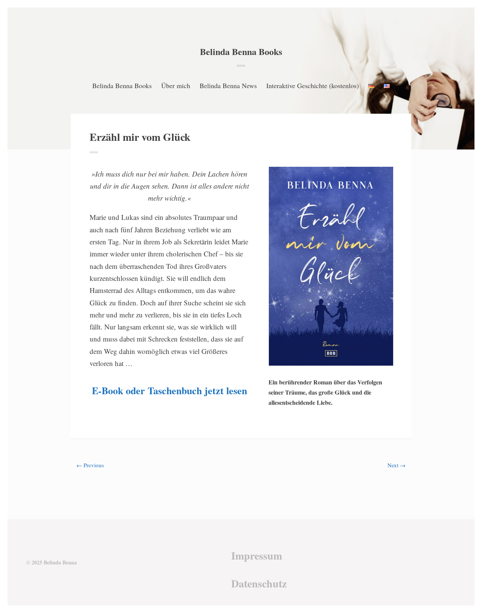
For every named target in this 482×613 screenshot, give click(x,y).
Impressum (256, 555)
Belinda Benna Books (241, 51)
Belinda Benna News (228, 85)
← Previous (90, 465)
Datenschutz (259, 583)
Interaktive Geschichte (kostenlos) (312, 85)
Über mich (175, 85)
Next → (396, 465)
